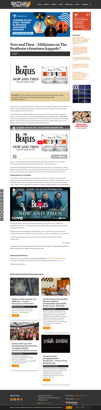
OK (69, 407)
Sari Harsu (14, 353)
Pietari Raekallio (46, 309)
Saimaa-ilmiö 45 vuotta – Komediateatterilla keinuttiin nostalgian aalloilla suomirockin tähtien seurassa (24, 347)
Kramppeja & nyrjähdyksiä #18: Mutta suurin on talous (81, 58)
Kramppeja (84, 4)
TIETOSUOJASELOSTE (46, 403)
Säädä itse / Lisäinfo (80, 407)
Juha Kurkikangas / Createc (80, 395)
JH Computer (77, 399)
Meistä (77, 4)
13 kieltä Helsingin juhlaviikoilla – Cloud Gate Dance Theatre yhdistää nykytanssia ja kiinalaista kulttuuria (81, 40)
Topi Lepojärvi (15, 53)
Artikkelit (46, 4)
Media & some (69, 4)
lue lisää (15, 315)
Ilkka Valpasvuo (15, 306)
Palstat (60, 4)
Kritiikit (53, 4)
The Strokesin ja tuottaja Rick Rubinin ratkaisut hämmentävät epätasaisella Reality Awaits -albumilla (55, 302)
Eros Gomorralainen (47, 366)
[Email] (1, 215)
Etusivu (40, 4)
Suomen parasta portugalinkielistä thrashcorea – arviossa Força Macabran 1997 (55, 359)
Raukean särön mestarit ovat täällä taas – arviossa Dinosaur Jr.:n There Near (24, 301)
